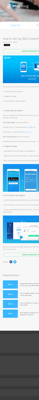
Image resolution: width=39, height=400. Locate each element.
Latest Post (15, 25)
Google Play (31, 127)
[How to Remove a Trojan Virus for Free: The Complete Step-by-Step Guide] (10, 304)
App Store (27, 132)
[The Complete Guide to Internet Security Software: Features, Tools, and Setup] (10, 294)
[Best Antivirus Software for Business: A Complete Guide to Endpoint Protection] (10, 314)
